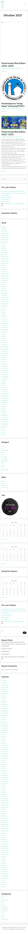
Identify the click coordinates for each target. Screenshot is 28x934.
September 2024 (5, 263)
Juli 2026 (3, 226)
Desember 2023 (4, 274)
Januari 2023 (4, 295)
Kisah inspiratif (4, 459)
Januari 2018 (4, 417)
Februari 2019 (4, 389)
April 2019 (3, 385)
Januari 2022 (4, 321)
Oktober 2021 (4, 327)
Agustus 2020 (4, 355)
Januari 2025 (4, 254)
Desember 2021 (4, 323)
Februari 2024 (4, 271)
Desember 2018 (4, 394)
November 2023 (4, 276)
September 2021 (5, 329)
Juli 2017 (3, 428)
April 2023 (3, 289)
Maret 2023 (3, 291)
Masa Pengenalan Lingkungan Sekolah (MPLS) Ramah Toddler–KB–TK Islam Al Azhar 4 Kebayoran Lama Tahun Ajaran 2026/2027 (13, 193)
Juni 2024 (3, 267)
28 (14, 536)
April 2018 (3, 411)
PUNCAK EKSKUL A (5, 199)
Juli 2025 (3, 244)
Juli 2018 (3, 404)
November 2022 (4, 299)
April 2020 (3, 361)
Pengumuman (4, 461)
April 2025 (3, 248)
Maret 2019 (3, 387)
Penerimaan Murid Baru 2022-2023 (13, 64)
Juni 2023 (3, 284)
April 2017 (3, 434)
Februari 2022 (4, 319)
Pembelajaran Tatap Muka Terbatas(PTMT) (12, 104)
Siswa (2, 467)
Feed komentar (4, 485)
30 (21, 536)
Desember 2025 (4, 233)
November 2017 (4, 421)
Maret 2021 (3, 340)
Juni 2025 (3, 246)
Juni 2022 (3, 310)
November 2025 (4, 235)
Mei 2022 (3, 312)
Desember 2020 (4, 346)
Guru (2, 454)
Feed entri (3, 483)
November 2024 (4, 259)
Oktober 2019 (4, 374)
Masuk (2, 481)
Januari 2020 (4, 368)
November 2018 (4, 396)
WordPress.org (4, 487)
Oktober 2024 (4, 261)
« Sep (2, 539)
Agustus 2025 (4, 241)
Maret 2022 (3, 316)
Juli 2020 (3, 357)
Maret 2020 (3, 364)
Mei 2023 (3, 286)
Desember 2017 (4, 419)
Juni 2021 (3, 334)
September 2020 (5, 353)
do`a (2, 448)
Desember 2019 (4, 370)
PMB (2, 463)
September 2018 (5, 400)
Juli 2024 (3, 265)
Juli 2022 (3, 308)
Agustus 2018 (4, 402)
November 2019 (4, 372)
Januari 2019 (4, 391)
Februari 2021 (4, 342)
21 (14, 534)
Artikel (13, 68)
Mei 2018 (3, 409)
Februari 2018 (4, 415)
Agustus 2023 (4, 280)
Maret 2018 (3, 413)
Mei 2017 (3, 432)
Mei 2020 (3, 359)
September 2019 (5, 376)
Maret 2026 (3, 229)
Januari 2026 (4, 231)
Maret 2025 (3, 250)
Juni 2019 (3, 381)
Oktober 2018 (4, 398)
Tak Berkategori (4, 469)
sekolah (3, 465)
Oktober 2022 (4, 301)
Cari (2, 630)
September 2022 (5, 304)
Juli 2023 (3, 282)
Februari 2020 (4, 366)
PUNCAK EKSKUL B (5, 201)
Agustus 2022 (4, 306)
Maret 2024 (3, 269)
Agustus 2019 (4, 379)
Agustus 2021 (4, 331)
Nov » (6, 539)
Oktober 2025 (4, 237)
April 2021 (3, 338)
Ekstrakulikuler (4, 450)
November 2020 (4, 349)
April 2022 (3, 314)
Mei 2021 (3, 336)
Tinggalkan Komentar (6, 68)
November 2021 (4, 325)
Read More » (4, 71)
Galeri (2, 452)
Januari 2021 (4, 344)
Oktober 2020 (4, 351)
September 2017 (5, 424)
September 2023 (5, 278)
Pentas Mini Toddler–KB (6, 197)
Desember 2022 (4, 297)
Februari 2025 (4, 252)
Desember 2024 (4, 256)
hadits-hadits (4, 457)
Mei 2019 (3, 383)
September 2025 (5, 239)
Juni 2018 (3, 406)
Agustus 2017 (4, 426)
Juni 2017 (3, 430)
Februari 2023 (4, 293)
